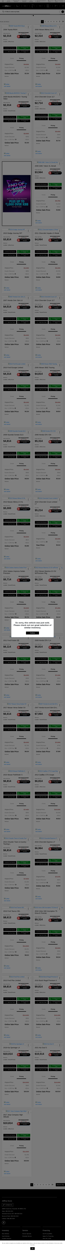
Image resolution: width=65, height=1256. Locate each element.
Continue (32, 633)
